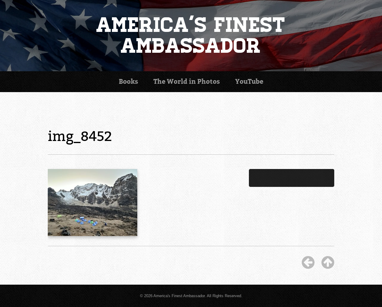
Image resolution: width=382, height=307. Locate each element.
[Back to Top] (327, 262)
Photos (186, 81)
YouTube (249, 81)
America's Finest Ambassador (191, 36)
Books (128, 81)
